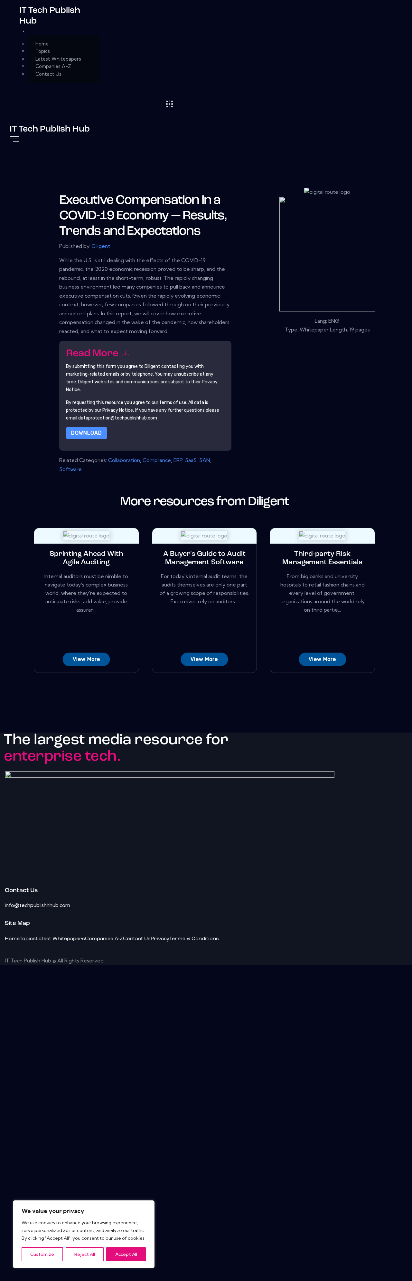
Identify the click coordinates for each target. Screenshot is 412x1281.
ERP (178, 460)
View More (86, 659)
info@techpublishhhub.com (37, 905)
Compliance (157, 460)
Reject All (84, 1254)
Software (70, 469)
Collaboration (124, 460)
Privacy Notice (117, 410)
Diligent (101, 246)
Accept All (126, 1254)
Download (86, 433)
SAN (204, 460)
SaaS (191, 460)
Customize (42, 1254)
